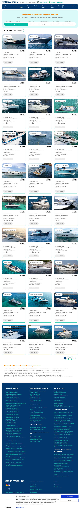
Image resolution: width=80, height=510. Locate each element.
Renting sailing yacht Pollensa (37, 429)
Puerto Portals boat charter (12, 431)
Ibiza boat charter (58, 405)
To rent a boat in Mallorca (36, 400)
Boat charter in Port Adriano (12, 417)
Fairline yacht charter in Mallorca (14, 464)
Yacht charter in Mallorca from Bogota (63, 460)
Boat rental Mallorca (35, 394)
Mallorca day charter (59, 417)
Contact (61, 2)
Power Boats (33, 491)
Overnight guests (68, 21)
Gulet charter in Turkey (35, 436)
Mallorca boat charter (35, 396)
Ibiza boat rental (34, 392)
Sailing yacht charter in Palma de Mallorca (16, 403)
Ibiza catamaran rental (59, 399)
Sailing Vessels (33, 492)
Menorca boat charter (35, 405)
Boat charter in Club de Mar (12, 435)
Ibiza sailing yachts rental (60, 392)
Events (65, 6)
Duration (18, 21)
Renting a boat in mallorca (12, 397)
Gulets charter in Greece (36, 439)
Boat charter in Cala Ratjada (12, 414)
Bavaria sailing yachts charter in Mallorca (16, 447)
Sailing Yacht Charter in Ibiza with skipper (64, 406)
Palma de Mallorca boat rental (13, 402)
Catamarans (15, 6)
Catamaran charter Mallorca (61, 442)
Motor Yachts (33, 488)
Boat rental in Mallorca (12, 388)
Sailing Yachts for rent (36, 424)
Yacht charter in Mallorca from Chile (63, 457)
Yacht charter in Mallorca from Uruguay (63, 456)
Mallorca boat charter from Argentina (63, 471)
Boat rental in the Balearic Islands (39, 388)
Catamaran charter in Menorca (37, 417)
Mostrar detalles (20, 507)
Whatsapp (53, 2)
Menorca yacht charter (35, 411)
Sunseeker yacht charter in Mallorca (14, 462)
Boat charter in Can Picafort (12, 408)
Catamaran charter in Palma (61, 443)
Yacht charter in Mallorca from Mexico (63, 462)
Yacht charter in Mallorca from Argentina (64, 454)
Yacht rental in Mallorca (11, 391)
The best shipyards (11, 441)
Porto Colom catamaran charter (62, 429)
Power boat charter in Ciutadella (38, 418)
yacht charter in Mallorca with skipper (63, 418)
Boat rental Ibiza (58, 394)
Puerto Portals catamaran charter (62, 428)
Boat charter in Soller (11, 421)
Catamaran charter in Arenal (61, 437)
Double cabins (55, 21)
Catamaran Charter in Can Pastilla (62, 433)
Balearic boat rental (35, 397)
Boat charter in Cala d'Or (12, 406)
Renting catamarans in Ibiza (60, 396)
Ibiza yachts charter (59, 388)
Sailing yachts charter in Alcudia (13, 405)
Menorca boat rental (35, 415)
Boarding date (9, 21)
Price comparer (18, 30)
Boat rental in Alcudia (11, 424)
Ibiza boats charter (58, 403)
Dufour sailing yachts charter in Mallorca (15, 451)
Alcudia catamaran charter (60, 425)
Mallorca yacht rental (11, 400)
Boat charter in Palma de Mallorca (14, 428)
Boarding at (31, 21)
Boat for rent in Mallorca (12, 392)
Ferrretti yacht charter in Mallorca (14, 465)
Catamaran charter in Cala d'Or (61, 440)
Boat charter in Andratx (11, 419)
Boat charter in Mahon (35, 420)
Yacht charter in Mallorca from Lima (63, 459)
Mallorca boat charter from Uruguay (63, 470)
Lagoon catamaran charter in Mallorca (15, 458)
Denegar (69, 500)
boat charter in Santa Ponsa (12, 410)
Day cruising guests (44, 21)
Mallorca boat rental (35, 402)
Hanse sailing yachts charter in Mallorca (15, 453)
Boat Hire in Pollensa (10, 425)
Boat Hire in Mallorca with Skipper (14, 433)
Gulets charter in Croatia (36, 438)
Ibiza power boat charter (60, 402)
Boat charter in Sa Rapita (12, 413)
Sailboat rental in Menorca (36, 412)
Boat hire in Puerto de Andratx (13, 427)
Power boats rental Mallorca (13, 399)
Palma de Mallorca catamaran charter (63, 422)
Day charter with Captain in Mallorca (63, 415)
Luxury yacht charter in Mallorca (62, 420)
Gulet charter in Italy (35, 441)
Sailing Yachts (33, 485)
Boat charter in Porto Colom (12, 416)
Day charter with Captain (60, 409)
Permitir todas (69, 496)
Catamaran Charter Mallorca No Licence (64, 423)
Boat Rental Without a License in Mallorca (16, 438)
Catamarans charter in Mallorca (13, 394)
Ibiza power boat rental (59, 397)
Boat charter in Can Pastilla (12, 411)
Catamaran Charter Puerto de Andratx (63, 431)
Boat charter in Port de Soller (13, 436)
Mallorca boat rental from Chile (61, 476)
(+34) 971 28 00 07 (43, 2)
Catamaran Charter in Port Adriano (62, 439)
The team (56, 485)
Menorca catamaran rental (36, 414)
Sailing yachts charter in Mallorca (38, 427)
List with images (8, 30)
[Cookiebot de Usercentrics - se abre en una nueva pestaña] (8, 508)
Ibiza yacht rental (58, 400)
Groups (60, 6)
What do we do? (58, 488)
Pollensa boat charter (11, 422)
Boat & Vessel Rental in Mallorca (13, 430)
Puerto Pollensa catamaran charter (62, 426)
